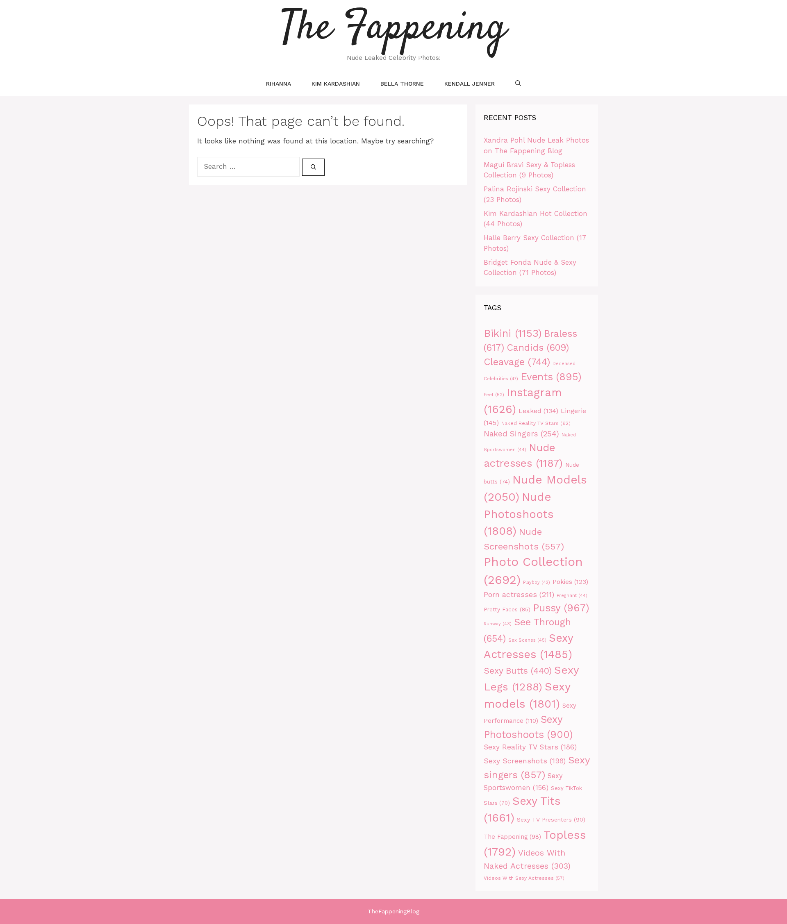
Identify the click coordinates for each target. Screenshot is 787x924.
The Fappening (512, 836)
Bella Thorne (402, 83)
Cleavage (517, 362)
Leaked (538, 411)
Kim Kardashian (336, 83)
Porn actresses (519, 594)
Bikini (513, 333)
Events (551, 377)
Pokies (570, 582)
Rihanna (278, 83)
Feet (494, 394)
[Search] (313, 167)
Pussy (561, 608)
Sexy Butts (518, 670)
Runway (498, 624)
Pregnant (572, 595)
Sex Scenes (527, 640)
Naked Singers (521, 433)
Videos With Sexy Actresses (524, 878)
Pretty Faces (507, 609)
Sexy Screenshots (525, 761)
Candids (538, 347)
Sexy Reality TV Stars (530, 747)
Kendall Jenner (469, 83)
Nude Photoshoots (519, 514)
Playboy (536, 582)
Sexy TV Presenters (551, 819)
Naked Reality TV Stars (536, 423)
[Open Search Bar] (518, 83)
